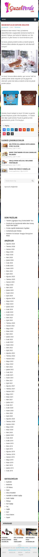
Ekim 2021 (9, 380)
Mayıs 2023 (9, 328)
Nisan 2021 (9, 397)
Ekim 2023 (9, 317)
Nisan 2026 (9, 255)
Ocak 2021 (9, 405)
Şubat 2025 (10, 290)
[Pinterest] (20, 129)
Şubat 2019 (10, 468)
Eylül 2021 (9, 383)
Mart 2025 (9, 287)
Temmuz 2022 (10, 356)
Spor (7, 512)
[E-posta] (8, 133)
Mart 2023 (9, 334)
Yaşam (8, 517)
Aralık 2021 (9, 375)
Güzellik (12, 552)
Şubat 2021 (10, 402)
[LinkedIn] (12, 129)
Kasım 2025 (9, 268)
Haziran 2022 (10, 358)
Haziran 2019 (10, 457)
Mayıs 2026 (9, 252)
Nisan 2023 (9, 331)
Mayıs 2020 (9, 427)
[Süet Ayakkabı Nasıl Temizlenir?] (19, 532)
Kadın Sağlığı (10, 498)
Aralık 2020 (9, 408)
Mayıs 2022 (9, 361)
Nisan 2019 (9, 462)
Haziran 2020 (10, 424)
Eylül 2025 (9, 274)
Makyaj (8, 501)
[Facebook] (4, 129)
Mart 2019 (9, 465)
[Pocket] (4, 133)
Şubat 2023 (10, 337)
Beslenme (17, 27)
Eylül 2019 (9, 449)
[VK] (28, 129)
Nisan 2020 (9, 430)
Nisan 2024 (9, 304)
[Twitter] (8, 129)
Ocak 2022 (9, 372)
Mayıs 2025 (9, 285)
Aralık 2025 (9, 265)
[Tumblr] (16, 129)
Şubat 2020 (10, 435)
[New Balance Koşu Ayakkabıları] (31, 532)
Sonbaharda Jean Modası (13, 231)
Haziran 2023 (10, 326)
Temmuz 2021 (10, 388)
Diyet (7, 490)
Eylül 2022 (9, 350)
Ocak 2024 (9, 309)
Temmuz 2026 (10, 246)
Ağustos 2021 (10, 386)
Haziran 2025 (10, 282)
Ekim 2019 (9, 446)
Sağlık (8, 509)
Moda (20, 552)
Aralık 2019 (9, 440)
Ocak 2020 (9, 438)
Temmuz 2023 (10, 323)
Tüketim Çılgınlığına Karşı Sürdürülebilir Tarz (19, 220)
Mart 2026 (9, 257)
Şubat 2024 (10, 306)
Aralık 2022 (9, 342)
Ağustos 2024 (10, 298)
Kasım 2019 (9, 443)
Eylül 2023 (9, 320)
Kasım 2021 (9, 378)
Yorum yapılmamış (7, 148)
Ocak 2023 (9, 339)
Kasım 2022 (9, 345)
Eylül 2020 (9, 416)
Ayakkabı (9, 482)
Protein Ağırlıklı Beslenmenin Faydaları (17, 228)
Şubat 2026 (10, 260)
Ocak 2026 (9, 263)
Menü (4, 19)
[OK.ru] (32, 129)
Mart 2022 (9, 367)
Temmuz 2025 (10, 279)
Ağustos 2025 (10, 276)
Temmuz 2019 (10, 454)
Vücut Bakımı (10, 514)
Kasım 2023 (9, 315)
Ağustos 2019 (10, 451)
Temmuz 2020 (10, 421)
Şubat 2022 (10, 369)
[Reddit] (24, 129)
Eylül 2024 (9, 296)
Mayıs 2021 (9, 394)
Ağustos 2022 (10, 353)
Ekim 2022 (9, 347)
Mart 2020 (9, 432)
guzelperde (5, 27)
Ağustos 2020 (10, 419)
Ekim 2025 (9, 271)
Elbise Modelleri (11, 493)
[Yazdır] (12, 133)
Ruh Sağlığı (9, 504)
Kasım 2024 (9, 293)
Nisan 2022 (9, 364)
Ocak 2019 (9, 471)
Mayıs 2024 (9, 301)
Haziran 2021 (10, 391)
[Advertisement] (19, 200)
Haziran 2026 (10, 249)
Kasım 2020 (9, 410)
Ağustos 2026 (10, 244)
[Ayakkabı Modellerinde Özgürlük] (7, 532)
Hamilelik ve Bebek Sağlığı (14, 495)
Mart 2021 (9, 399)
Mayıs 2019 (9, 460)
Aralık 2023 (9, 312)
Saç (7, 506)
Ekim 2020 (9, 413)
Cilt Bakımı (9, 487)
